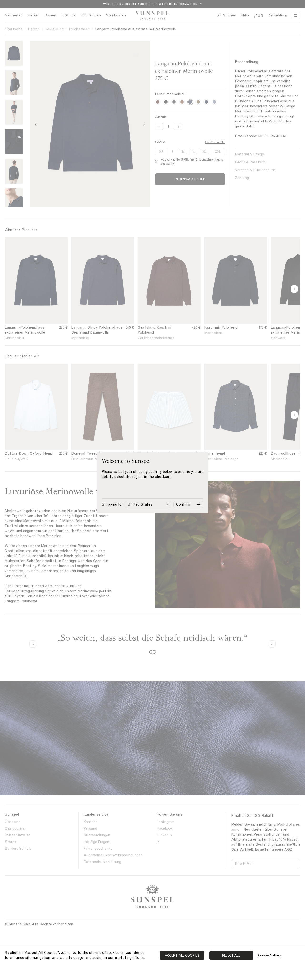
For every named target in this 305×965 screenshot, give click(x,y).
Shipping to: (112, 504)
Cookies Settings (270, 955)
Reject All (231, 955)
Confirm (183, 504)
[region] (152, 955)
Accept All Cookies (182, 955)
